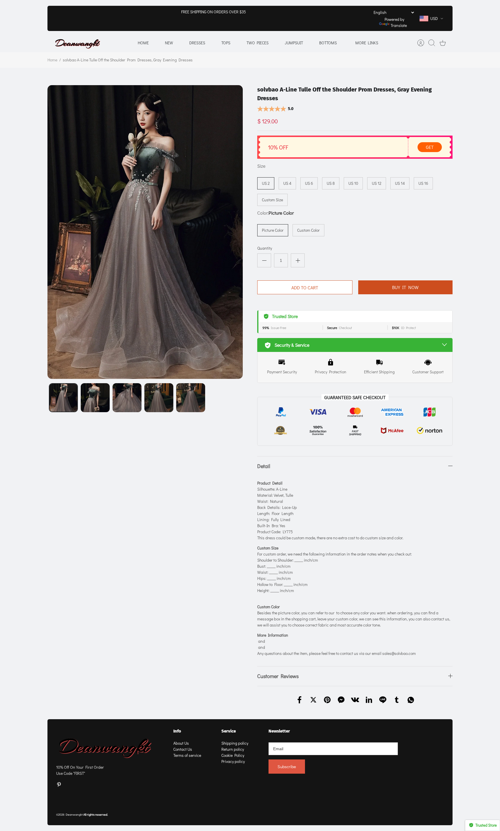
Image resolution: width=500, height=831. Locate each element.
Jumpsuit (294, 42)
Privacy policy (233, 761)
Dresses (197, 42)
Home (143, 42)
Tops (225, 42)
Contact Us (182, 749)
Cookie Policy (232, 755)
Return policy (232, 749)
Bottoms (328, 42)
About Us (181, 743)
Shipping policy (234, 743)
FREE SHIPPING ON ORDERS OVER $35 (213, 11)
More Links (366, 42)
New (169, 42)
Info (177, 731)
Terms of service (187, 755)
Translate (399, 25)
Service (228, 731)
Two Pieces (258, 42)
